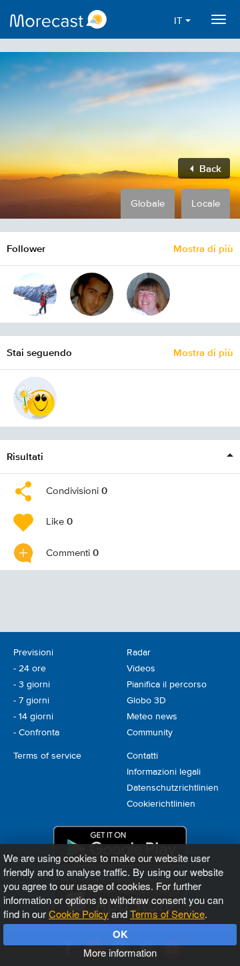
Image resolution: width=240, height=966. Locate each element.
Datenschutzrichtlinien (173, 788)
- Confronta (36, 732)
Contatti (142, 756)
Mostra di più (203, 248)
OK (120, 934)
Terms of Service (167, 914)
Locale (205, 204)
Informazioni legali (164, 772)
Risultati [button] (25, 456)
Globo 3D (146, 700)
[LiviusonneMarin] (35, 398)
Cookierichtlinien (161, 804)
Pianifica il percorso (167, 684)
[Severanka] (35, 294)
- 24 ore (29, 668)
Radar (139, 652)
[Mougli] (91, 294)
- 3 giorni (31, 684)
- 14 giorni (33, 716)
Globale (148, 204)
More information (120, 952)
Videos (141, 668)
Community (150, 732)
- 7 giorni (31, 700)
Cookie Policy (79, 914)
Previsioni (33, 652)
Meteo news (152, 716)
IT (179, 21)
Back (209, 168)
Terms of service (47, 756)
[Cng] (148, 294)
